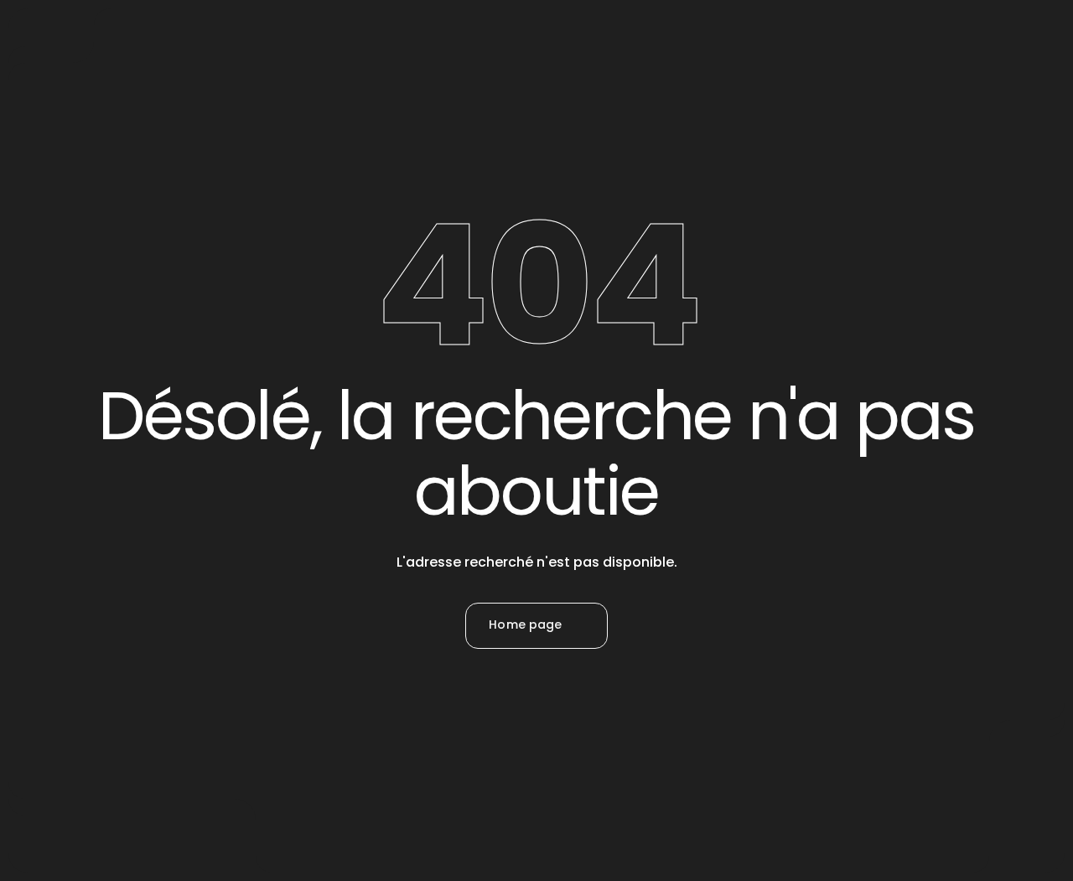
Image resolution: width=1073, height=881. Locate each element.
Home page (525, 624)
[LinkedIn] (582, 758)
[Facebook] (491, 758)
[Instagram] (536, 758)
